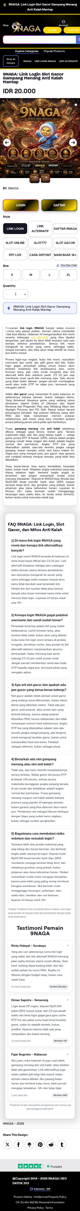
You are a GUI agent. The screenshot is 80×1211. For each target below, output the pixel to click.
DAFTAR (59, 205)
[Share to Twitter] (7, 1144)
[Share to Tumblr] (62, 1144)
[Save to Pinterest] (40, 1144)
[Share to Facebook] (18, 1144)
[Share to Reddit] (51, 1144)
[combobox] (39, 39)
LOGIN (52, 30)
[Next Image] (73, 142)
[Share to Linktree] (29, 1144)
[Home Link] (26, 27)
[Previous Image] (7, 142)
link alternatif (39, 337)
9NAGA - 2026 (13, 1123)
